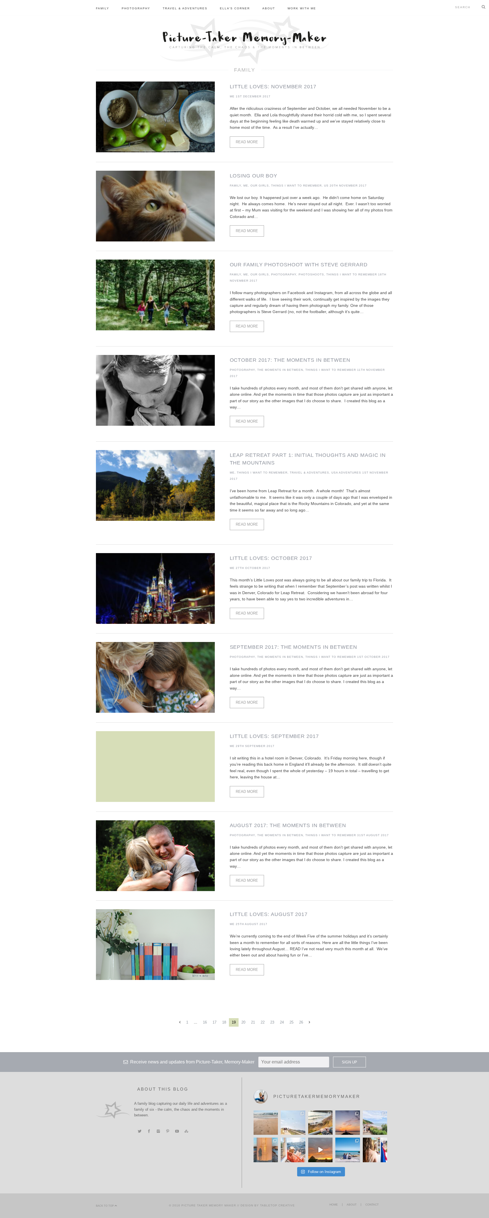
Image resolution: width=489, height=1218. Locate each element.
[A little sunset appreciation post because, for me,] (347, 1122)
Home (333, 1204)
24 (282, 1022)
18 (224, 1022)
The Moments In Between (280, 369)
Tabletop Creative (277, 1205)
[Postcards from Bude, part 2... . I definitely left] (266, 1122)
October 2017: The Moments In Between (290, 360)
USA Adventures (346, 472)
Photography (136, 8)
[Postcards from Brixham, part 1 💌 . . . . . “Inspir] (347, 1150)
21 (253, 1022)
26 (301, 1022)
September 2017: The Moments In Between (293, 647)
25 (291, 1022)
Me (232, 96)
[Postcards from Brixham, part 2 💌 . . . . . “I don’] (375, 1122)
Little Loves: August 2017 (269, 914)
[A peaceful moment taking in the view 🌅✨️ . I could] (320, 1122)
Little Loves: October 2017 (271, 558)
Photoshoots (311, 274)
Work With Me (302, 8)
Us (326, 185)
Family (102, 8)
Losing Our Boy (254, 176)
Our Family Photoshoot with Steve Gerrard (299, 264)
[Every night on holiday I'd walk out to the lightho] (266, 1150)
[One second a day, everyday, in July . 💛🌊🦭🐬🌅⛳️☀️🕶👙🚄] (320, 1150)
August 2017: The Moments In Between (288, 825)
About (268, 8)
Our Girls (259, 185)
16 (205, 1022)
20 (243, 1022)
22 (263, 1022)
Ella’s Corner (235, 8)
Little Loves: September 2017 (274, 736)
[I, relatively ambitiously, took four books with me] (293, 1150)
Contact (372, 1204)
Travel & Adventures (185, 8)
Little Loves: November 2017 (273, 86)
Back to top (105, 1205)
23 (272, 1022)
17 (214, 1022)
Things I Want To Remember (296, 185)
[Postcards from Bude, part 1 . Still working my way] (293, 1122)
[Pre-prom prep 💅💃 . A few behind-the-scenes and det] (375, 1150)
